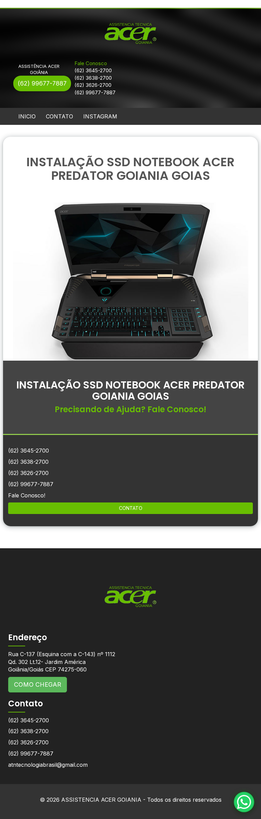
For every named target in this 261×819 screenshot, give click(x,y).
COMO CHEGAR (37, 684)
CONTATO (59, 116)
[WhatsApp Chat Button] (244, 802)
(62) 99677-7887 (42, 83)
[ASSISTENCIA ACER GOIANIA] (130, 591)
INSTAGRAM (100, 116)
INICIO (27, 116)
